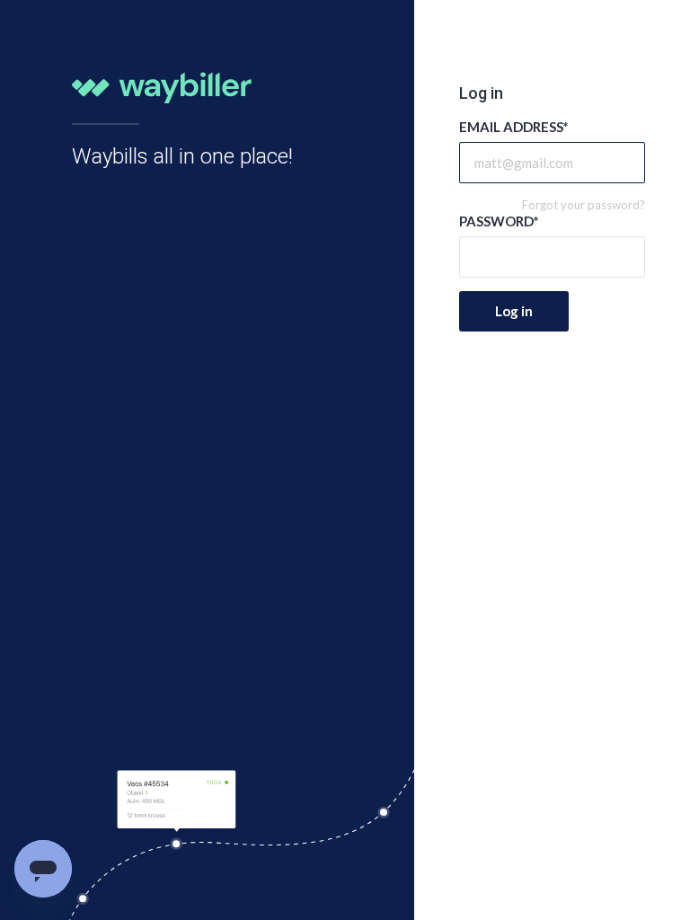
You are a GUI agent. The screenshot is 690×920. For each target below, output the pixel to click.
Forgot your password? (583, 205)
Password (499, 221)
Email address (514, 127)
